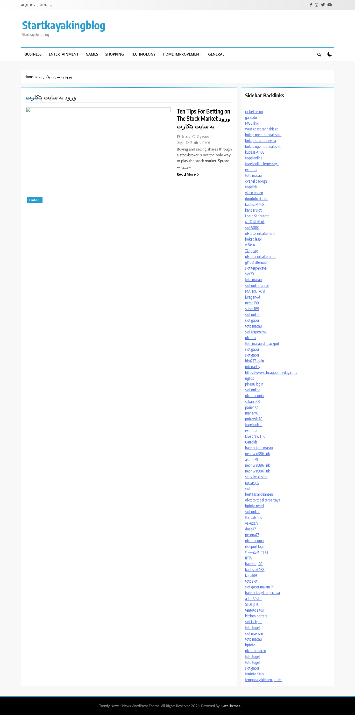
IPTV (248, 558)
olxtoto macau (255, 650)
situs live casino (256, 476)
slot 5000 (252, 227)
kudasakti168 (254, 152)
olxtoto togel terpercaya (262, 500)
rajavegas (252, 482)
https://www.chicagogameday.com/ (271, 372)
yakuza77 (252, 523)
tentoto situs (254, 610)
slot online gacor (257, 285)
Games (92, 54)
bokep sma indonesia (260, 140)
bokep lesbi (253, 239)
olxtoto (250, 337)
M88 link (251, 123)
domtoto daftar (256, 198)
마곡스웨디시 (256, 552)
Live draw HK (255, 436)
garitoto (251, 117)
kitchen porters (256, 616)
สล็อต (250, 245)
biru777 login (254, 360)
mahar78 (251, 413)
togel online (253, 158)
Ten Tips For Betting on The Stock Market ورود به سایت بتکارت (203, 118)
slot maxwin (254, 633)
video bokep (254, 192)
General (216, 54)
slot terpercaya (256, 268)
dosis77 (250, 529)
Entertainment (63, 54)
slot (247, 488)
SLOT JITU (252, 604)
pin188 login (254, 384)
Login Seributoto (257, 216)
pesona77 (252, 534)
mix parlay (252, 366)
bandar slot (253, 210)
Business (33, 54)
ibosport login (255, 546)
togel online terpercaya (261, 163)
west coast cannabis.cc (261, 129)
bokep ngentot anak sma (263, 134)
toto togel (252, 627)
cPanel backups (256, 181)
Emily (186, 136)
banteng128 (254, 563)
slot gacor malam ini (259, 587)
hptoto (250, 645)
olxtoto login (254, 395)
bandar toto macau (259, 447)
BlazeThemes (230, 706)
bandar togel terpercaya (262, 592)
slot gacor (252, 320)
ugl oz (249, 378)
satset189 (252, 308)
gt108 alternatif (256, 262)
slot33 (249, 274)
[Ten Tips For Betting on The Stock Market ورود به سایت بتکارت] (98, 155)
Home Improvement (182, 54)
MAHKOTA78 (255, 291)
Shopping (114, 54)
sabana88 (252, 401)
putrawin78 (254, 418)
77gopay (251, 250)
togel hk (251, 187)
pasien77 (251, 407)
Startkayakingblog (64, 25)
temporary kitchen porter (263, 679)
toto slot (251, 581)
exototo (251, 169)
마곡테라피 (254, 221)
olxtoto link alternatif (260, 233)
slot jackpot (271, 343)
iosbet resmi (254, 111)
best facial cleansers (259, 494)
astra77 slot (253, 598)
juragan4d (252, 297)
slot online (252, 314)
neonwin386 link (257, 453)
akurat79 (251, 459)
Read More (186, 174)
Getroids (251, 442)
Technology (143, 54)
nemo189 (252, 302)
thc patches (253, 517)
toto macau (253, 175)
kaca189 (251, 575)
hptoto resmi (254, 505)
